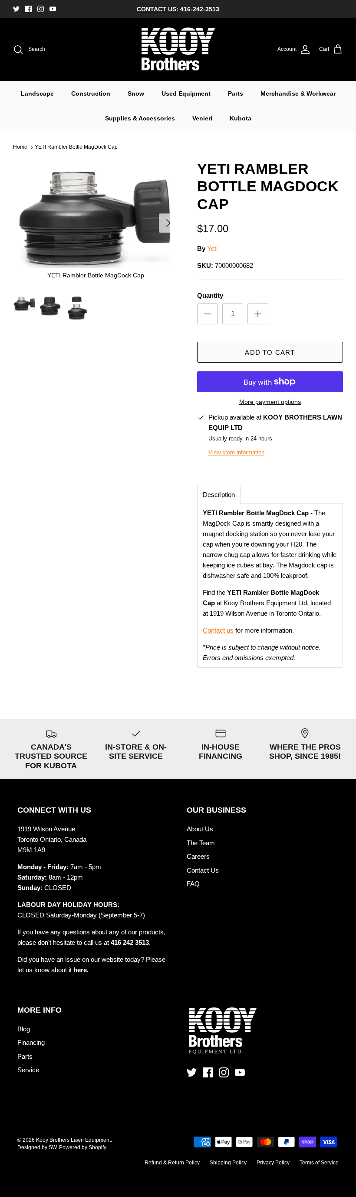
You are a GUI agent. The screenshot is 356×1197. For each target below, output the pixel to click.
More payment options (270, 401)
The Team (201, 843)
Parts (235, 93)
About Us (200, 829)
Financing (31, 1042)
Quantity (210, 295)
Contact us (218, 630)
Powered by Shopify (82, 1147)
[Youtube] (52, 9)
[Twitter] (16, 9)
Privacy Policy (273, 1163)
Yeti (212, 248)
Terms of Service (319, 1163)
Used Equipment (186, 93)
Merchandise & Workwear (298, 93)
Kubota (240, 118)
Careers (198, 856)
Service (28, 1070)
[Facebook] (28, 9)
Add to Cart (270, 352)
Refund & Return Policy (172, 1163)
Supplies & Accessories (140, 118)
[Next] (168, 223)
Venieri (202, 118)
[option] (95, 223)
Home (20, 147)
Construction (90, 93)
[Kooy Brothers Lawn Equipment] (178, 49)
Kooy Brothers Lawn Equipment (73, 1140)
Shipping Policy (228, 1163)
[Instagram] (40, 9)
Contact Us (203, 870)
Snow (136, 93)
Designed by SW (36, 1147)
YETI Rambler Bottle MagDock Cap (76, 147)
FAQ (193, 883)
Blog (23, 1029)
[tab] (219, 494)
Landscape (37, 93)
